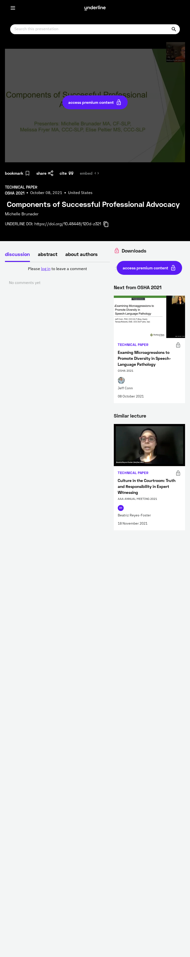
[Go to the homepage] (95, 7)
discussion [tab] (17, 254)
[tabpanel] (57, 276)
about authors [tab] (81, 254)
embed (86, 173)
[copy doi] (109, 224)
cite (63, 173)
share (41, 173)
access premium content (91, 102)
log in (45, 269)
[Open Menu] (13, 8)
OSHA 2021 (149, 287)
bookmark (14, 173)
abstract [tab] (47, 254)
